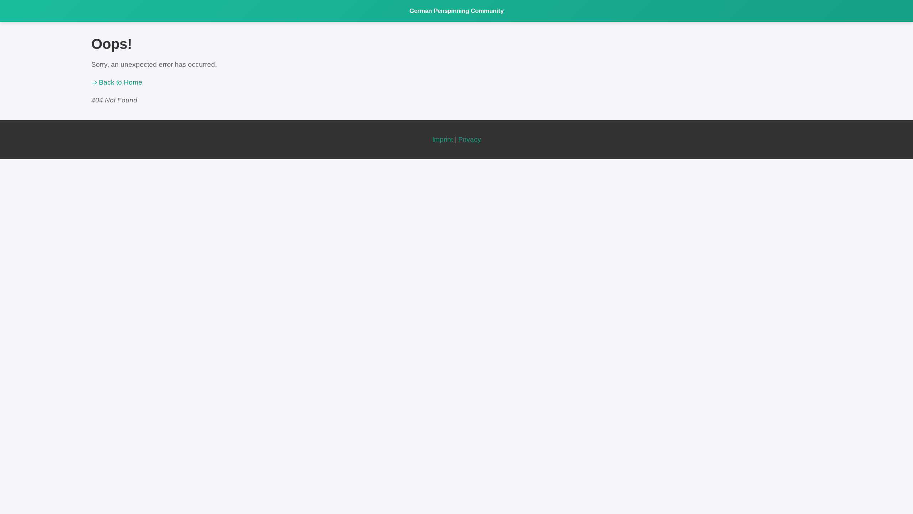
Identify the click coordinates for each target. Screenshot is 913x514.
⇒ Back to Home (116, 82)
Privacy (469, 139)
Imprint (442, 139)
